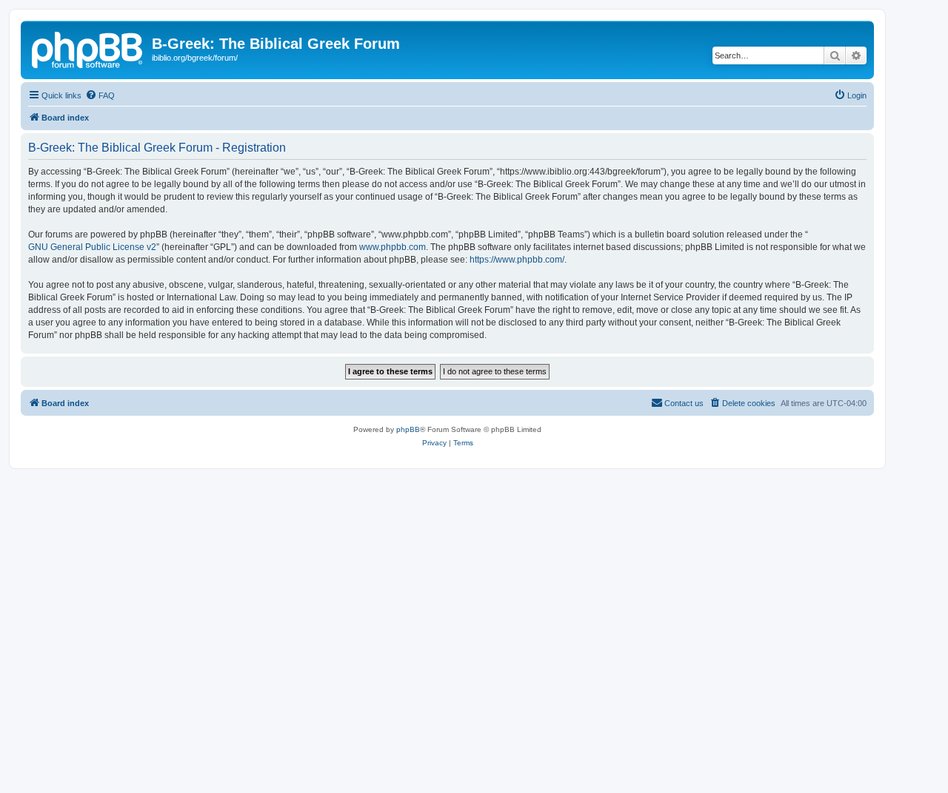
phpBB (408, 429)
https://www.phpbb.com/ (517, 259)
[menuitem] (100, 95)
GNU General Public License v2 (92, 247)
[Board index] (88, 48)
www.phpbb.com (392, 247)
